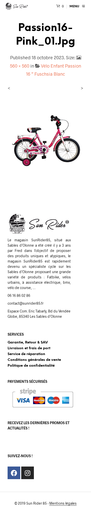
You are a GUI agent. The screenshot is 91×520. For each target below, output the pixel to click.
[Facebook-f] (14, 473)
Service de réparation (26, 354)
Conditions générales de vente (34, 360)
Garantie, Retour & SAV (28, 342)
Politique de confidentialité (31, 366)
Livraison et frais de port (29, 348)
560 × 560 (19, 66)
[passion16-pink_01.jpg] (45, 139)
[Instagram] (27, 473)
